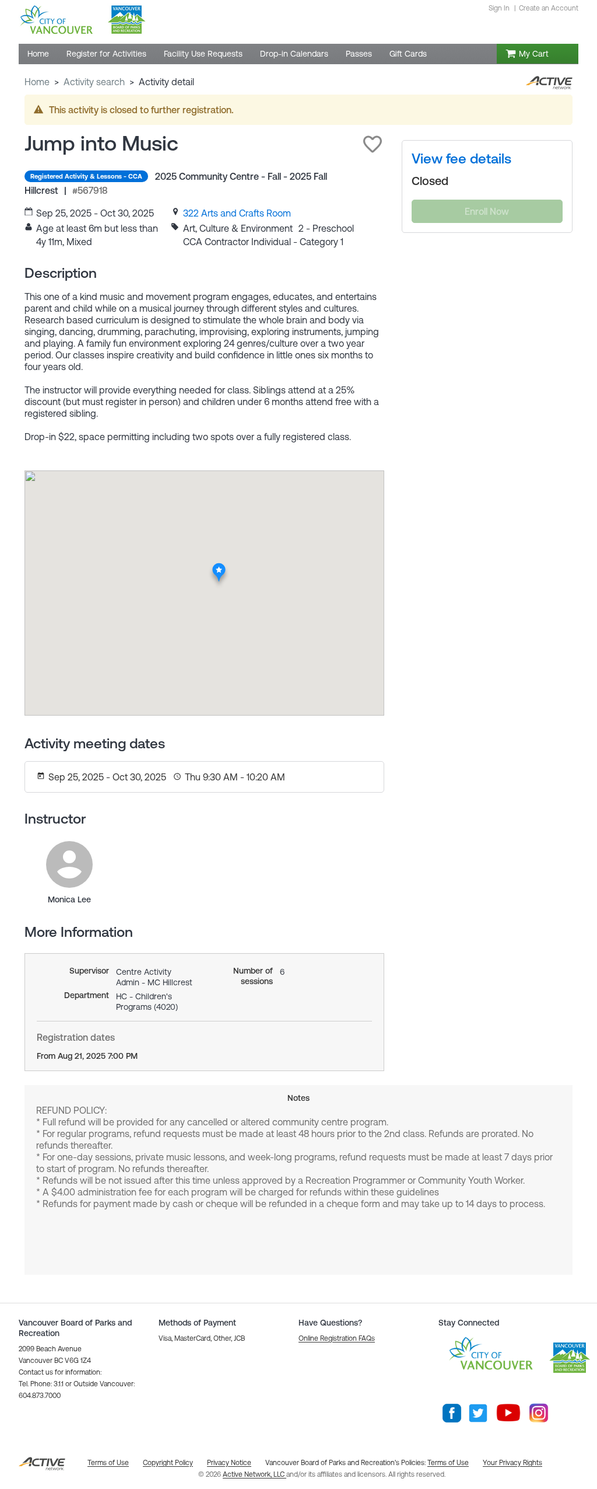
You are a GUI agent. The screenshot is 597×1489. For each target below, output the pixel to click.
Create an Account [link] (548, 8)
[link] (237, 213)
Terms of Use (448, 1463)
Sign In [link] (499, 8)
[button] (372, 144)
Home (37, 81)
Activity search (94, 81)
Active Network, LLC (254, 1474)
